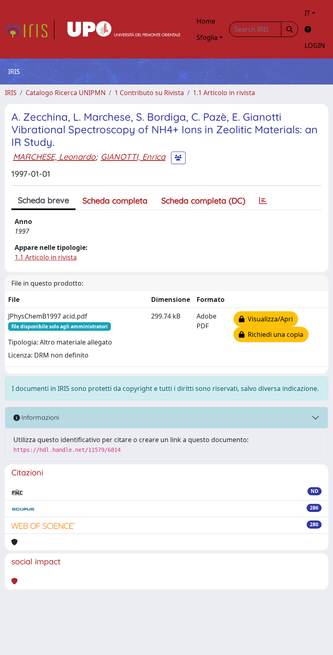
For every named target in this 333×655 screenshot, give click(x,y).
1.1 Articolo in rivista (224, 92)
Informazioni (39, 417)
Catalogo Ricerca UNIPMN (66, 92)
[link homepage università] (124, 29)
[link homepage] (29, 29)
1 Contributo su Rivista (149, 92)
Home (206, 21)
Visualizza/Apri (268, 318)
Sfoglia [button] (207, 37)
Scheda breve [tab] (43, 200)
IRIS (11, 92)
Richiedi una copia (273, 334)
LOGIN (315, 45)
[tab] (263, 200)
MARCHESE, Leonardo (54, 157)
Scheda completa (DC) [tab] (203, 200)
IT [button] (307, 13)
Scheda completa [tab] (114, 200)
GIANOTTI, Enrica (133, 157)
